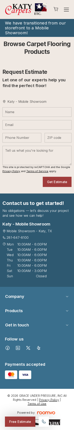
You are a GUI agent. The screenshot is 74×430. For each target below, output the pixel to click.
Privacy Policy (11, 171)
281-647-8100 (18, 237)
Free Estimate (20, 422)
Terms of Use (37, 403)
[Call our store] (44, 422)
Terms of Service (37, 171)
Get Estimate (57, 182)
